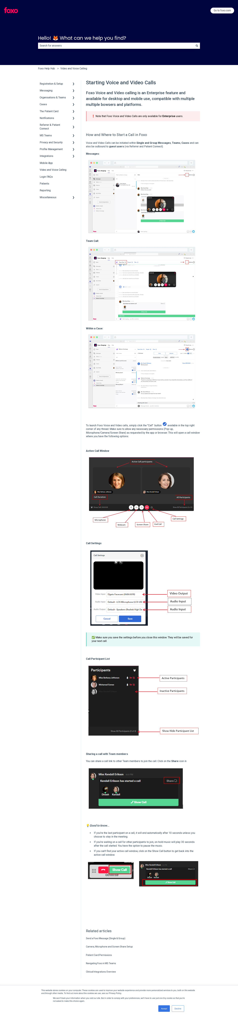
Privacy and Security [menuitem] (51, 142)
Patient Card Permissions (99, 955)
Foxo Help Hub (46, 68)
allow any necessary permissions (144, 429)
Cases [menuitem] (43, 104)
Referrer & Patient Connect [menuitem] (50, 126)
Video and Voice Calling (73, 68)
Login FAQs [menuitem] (46, 176)
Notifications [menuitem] (47, 118)
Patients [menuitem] (44, 183)
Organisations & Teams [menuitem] (53, 97)
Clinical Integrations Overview (101, 971)
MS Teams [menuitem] (46, 135)
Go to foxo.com (222, 10)
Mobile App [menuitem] (46, 163)
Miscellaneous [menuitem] (48, 197)
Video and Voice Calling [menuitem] (53, 169)
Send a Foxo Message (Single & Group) (105, 938)
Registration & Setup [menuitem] (51, 83)
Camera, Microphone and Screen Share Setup (109, 946)
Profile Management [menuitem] (51, 149)
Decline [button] (178, 1008)
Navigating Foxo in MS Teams (101, 963)
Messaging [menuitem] (46, 90)
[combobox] (116, 46)
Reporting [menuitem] (45, 190)
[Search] (197, 46)
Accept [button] (164, 1008)
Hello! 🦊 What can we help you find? (82, 38)
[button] (73, 84)
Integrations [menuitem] (46, 156)
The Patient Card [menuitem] (49, 111)
